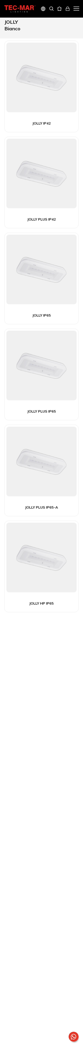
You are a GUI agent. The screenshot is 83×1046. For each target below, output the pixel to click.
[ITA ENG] (41, 9)
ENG (38, 24)
